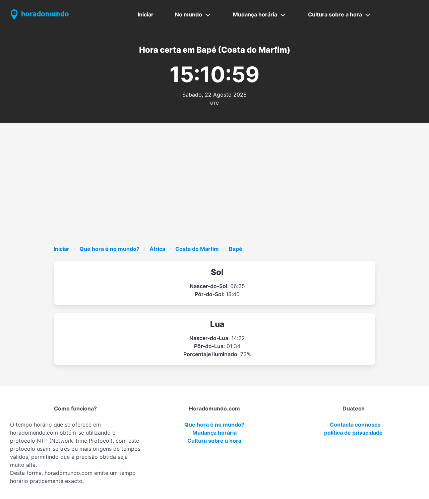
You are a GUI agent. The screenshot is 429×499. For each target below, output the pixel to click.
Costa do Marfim (197, 248)
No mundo (188, 14)
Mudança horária (255, 14)
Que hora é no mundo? (109, 248)
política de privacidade (353, 432)
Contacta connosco (355, 424)
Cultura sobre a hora (335, 14)
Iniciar (146, 14)
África (157, 248)
